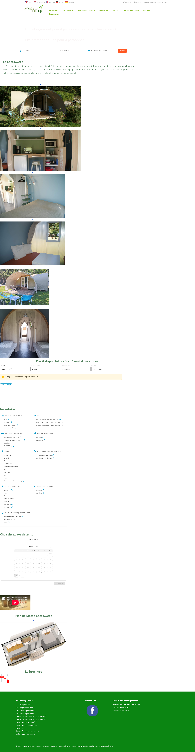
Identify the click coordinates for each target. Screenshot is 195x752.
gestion (74, 746)
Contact (146, 10)
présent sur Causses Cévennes (103, 746)
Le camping (66, 10)
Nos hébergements (85, 10)
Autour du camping (131, 10)
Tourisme (116, 10)
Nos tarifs (103, 10)
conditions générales (85, 746)
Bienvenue (53, 10)
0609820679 (138, 2)
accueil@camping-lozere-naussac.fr (156, 2)
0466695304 (128, 2)
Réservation (54, 14)
